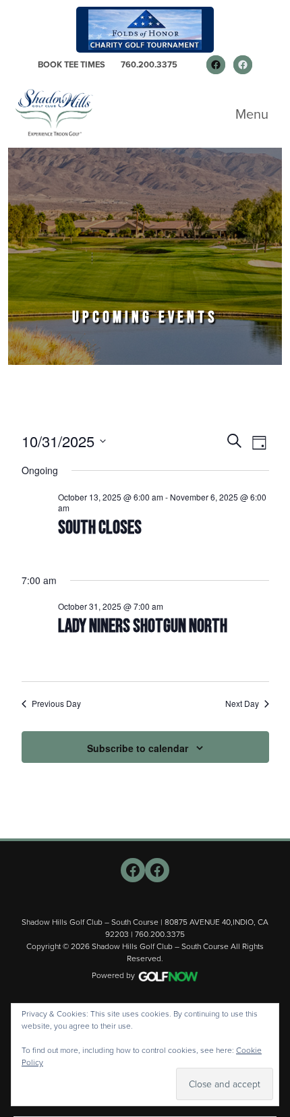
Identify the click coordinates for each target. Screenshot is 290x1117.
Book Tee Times (71, 64)
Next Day (242, 703)
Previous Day (56, 703)
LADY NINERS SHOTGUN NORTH (142, 626)
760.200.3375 (149, 64)
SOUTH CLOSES (100, 528)
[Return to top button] (272, 822)
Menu (251, 114)
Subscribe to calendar (137, 748)
